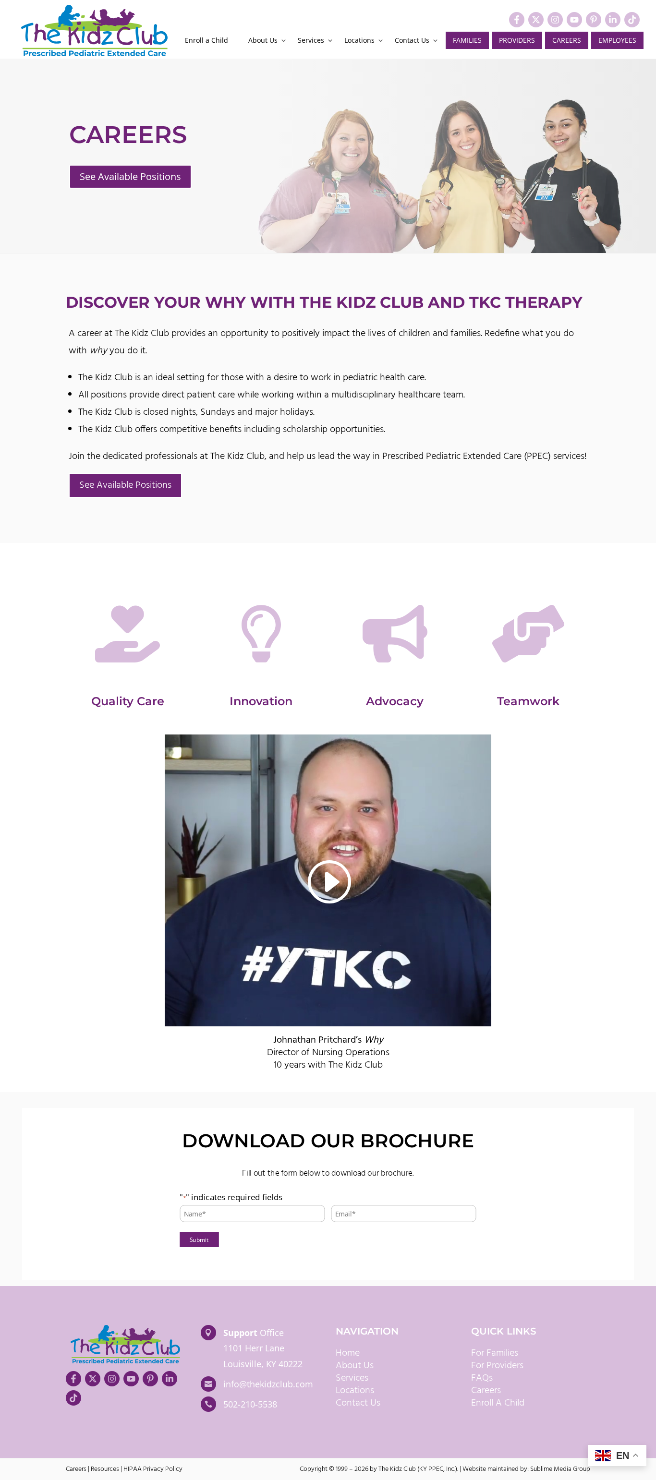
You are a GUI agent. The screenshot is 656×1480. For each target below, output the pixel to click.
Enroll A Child (497, 1403)
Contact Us (412, 41)
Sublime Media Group (560, 1469)
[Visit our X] (536, 19)
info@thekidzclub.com (268, 1384)
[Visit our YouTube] (574, 19)
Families (467, 40)
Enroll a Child (206, 41)
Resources (105, 1469)
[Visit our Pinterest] (593, 19)
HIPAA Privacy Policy (152, 1469)
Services (311, 41)
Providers (517, 40)
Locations (359, 41)
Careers (566, 40)
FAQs (482, 1378)
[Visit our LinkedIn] (612, 19)
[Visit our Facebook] (516, 19)
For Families (494, 1353)
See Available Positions (130, 176)
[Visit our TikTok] (632, 19)
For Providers (497, 1365)
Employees (617, 40)
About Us (263, 41)
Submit (199, 1239)
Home (348, 1353)
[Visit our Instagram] (555, 19)
